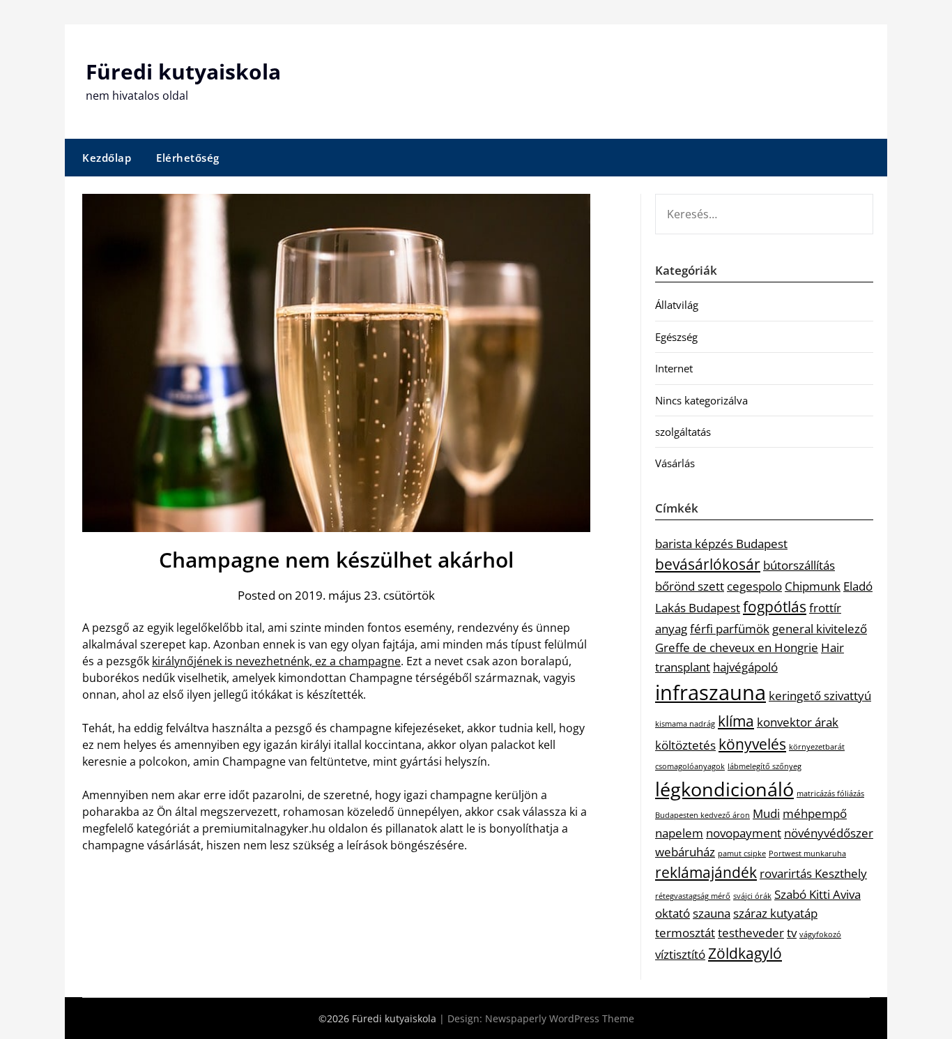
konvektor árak (797, 722)
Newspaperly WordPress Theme (559, 1018)
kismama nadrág (685, 724)
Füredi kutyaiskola (183, 71)
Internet (674, 368)
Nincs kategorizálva (701, 400)
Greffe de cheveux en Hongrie (736, 647)
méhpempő (815, 813)
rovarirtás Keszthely (813, 873)
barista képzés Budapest (721, 544)
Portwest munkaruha (807, 853)
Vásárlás (675, 463)
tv (792, 933)
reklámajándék (706, 872)
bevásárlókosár (707, 564)
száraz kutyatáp (775, 913)
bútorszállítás (799, 565)
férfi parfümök (729, 629)
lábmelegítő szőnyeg (764, 766)
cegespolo (754, 586)
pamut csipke (742, 853)
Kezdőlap (106, 158)
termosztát (685, 933)
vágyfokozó (820, 934)
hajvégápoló (745, 667)
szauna (711, 913)
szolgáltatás (683, 432)
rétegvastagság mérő (692, 896)
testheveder (751, 933)
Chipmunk (812, 586)
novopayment (743, 833)
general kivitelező (819, 629)
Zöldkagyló (745, 953)
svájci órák (752, 896)
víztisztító (680, 954)
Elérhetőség (188, 158)
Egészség (676, 337)
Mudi (766, 813)
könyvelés (752, 744)
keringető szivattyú (820, 696)
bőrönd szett (689, 586)
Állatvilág (676, 305)
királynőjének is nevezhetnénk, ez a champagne (276, 661)
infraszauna (710, 692)
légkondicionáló (724, 789)
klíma (736, 721)
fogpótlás (774, 606)
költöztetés (685, 745)
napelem (679, 833)
